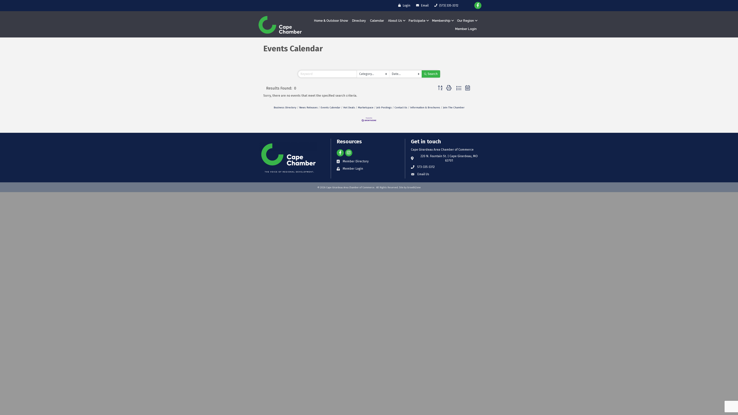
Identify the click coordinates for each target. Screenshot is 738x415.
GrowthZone (414, 187)
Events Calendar (330, 107)
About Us (395, 20)
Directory (359, 20)
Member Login (466, 29)
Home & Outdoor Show (331, 20)
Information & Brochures (425, 107)
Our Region (465, 20)
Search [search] (433, 74)
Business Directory (285, 107)
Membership (441, 20)
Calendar (377, 20)
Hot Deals (349, 107)
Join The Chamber (454, 107)
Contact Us (401, 107)
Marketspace (365, 107)
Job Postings (384, 107)
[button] (440, 88)
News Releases (308, 107)
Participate (417, 20)
